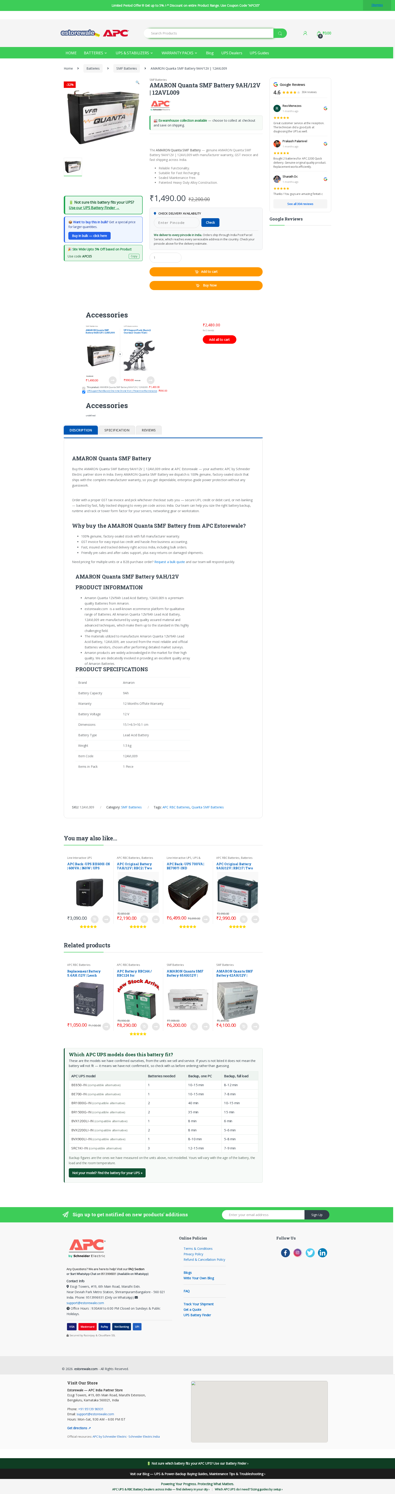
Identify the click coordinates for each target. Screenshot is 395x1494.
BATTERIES (93, 52)
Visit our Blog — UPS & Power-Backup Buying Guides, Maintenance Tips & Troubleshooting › (197, 1474)
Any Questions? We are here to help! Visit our (105, 1269)
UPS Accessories (131, 326)
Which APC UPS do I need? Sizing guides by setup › (249, 1489)
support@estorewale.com (85, 1303)
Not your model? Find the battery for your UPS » (107, 1173)
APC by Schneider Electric (110, 1436)
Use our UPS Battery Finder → (94, 207)
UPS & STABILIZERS (132, 52)
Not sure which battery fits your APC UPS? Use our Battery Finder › (200, 1463)
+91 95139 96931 (91, 1409)
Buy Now (209, 285)
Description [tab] (80, 430)
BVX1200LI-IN (82, 1121)
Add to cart (209, 271)
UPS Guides (259, 52)
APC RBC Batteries (176, 807)
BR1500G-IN (81, 1112)
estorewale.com (85, 1369)
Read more (205, 919)
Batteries (93, 68)
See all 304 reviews (300, 204)
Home (68, 68)
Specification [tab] (117, 430)
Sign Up (317, 1215)
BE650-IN (79, 1084)
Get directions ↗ (79, 1428)
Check (210, 222)
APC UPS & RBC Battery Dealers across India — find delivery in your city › (161, 1489)
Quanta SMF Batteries (208, 807)
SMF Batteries (126, 68)
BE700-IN (79, 1094)
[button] (137, 83)
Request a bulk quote (169, 562)
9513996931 (109, 1274)
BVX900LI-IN (81, 1139)
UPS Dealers (231, 52)
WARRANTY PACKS (177, 52)
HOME (71, 52)
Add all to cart (219, 339)
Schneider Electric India (144, 1436)
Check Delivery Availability (179, 213)
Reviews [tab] (149, 430)
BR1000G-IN (81, 1103)
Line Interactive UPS (79, 858)
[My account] (305, 33)
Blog (210, 52)
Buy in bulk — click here (89, 235)
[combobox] (209, 33)
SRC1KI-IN (79, 1148)
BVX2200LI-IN (82, 1130)
